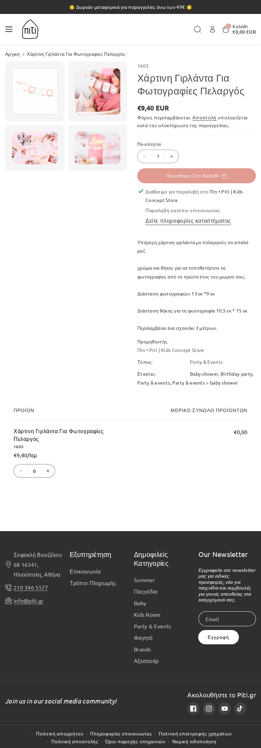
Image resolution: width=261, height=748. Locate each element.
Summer (144, 579)
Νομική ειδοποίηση (194, 741)
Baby (140, 602)
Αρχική (12, 54)
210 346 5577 (31, 587)
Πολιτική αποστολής (75, 741)
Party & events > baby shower (205, 382)
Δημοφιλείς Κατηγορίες (151, 558)
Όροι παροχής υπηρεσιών (135, 741)
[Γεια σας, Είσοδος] (212, 29)
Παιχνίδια (146, 591)
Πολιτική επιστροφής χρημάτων (195, 733)
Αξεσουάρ (146, 660)
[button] (11, 29)
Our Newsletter (223, 554)
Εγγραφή (218, 637)
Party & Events (152, 626)
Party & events (153, 382)
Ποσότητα (149, 144)
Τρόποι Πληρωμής (93, 582)
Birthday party (237, 374)
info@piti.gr (29, 600)
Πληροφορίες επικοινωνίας (121, 733)
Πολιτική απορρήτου (60, 733)
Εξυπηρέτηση (90, 554)
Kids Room (147, 614)
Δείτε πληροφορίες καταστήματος (188, 220)
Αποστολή (204, 117)
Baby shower (204, 374)
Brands (142, 649)
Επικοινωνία (85, 571)
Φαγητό (143, 637)
